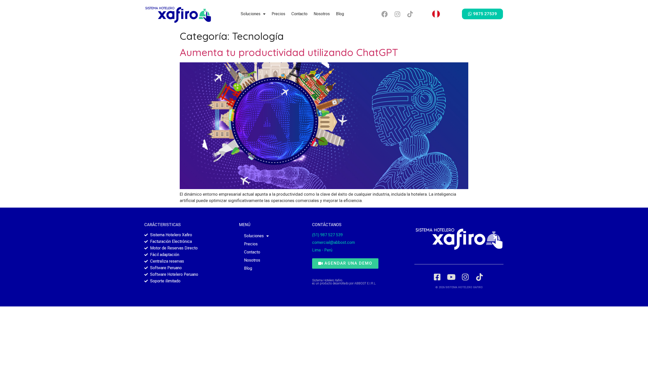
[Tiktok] (410, 14)
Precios (278, 13)
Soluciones (250, 13)
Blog (340, 13)
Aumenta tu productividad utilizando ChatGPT (289, 52)
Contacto (299, 13)
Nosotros (322, 13)
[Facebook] (384, 14)
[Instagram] (397, 14)
